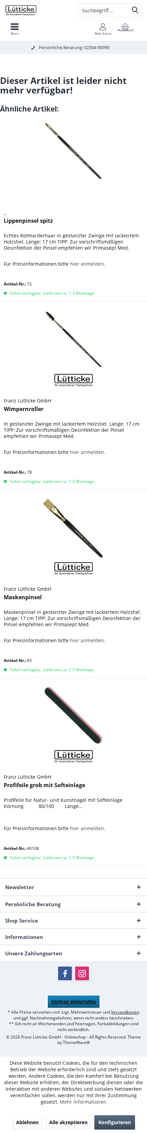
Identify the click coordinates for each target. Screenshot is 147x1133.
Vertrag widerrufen (73, 1001)
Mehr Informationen (83, 1102)
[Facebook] (65, 973)
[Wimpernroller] (73, 339)
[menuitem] (14, 29)
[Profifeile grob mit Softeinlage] (73, 715)
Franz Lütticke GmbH (27, 400)
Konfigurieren (114, 1122)
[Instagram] (82, 973)
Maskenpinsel (23, 597)
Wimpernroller (23, 409)
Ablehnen (27, 1122)
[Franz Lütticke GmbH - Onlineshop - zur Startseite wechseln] (36, 10)
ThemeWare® (76, 1042)
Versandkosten (125, 1012)
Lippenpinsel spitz (28, 220)
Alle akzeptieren (68, 1122)
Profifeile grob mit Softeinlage (44, 785)
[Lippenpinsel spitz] (73, 151)
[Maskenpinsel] (73, 527)
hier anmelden (87, 264)
